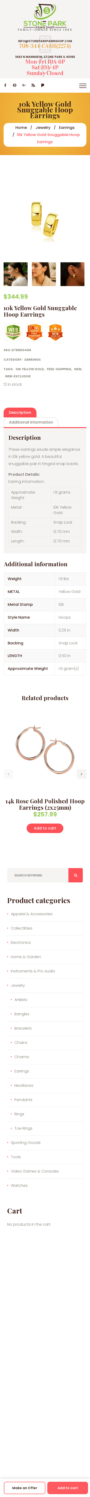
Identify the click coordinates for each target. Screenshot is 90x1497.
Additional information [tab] (31, 422)
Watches (19, 1185)
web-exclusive (18, 376)
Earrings (67, 127)
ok (75, 875)
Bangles (21, 1014)
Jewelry (43, 127)
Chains (20, 1042)
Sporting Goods (26, 1142)
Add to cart (68, 1488)
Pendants (23, 1100)
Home (21, 127)
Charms (21, 1057)
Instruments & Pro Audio (33, 971)
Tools (16, 1157)
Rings (19, 1114)
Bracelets (23, 1028)
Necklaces (23, 1085)
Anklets (20, 999)
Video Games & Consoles (35, 1171)
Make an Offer (24, 1488)
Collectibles (21, 928)
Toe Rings (23, 1128)
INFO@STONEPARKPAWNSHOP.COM (45, 41)
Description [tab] (20, 412)
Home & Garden (26, 957)
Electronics (21, 942)
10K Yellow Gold (30, 369)
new (77, 369)
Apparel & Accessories (32, 914)
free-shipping (59, 369)
